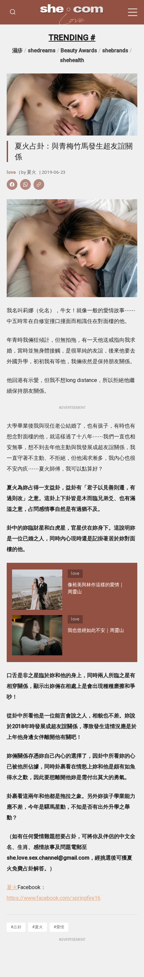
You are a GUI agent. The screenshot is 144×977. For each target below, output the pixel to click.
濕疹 (17, 50)
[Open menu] (132, 12)
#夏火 (37, 926)
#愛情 (59, 926)
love (11, 172)
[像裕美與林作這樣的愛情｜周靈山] (37, 589)
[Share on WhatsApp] (25, 184)
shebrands (115, 50)
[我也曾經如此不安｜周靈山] (37, 635)
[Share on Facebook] (12, 184)
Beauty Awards (79, 50)
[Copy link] (38, 184)
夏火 (31, 172)
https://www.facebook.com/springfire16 (53, 898)
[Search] (13, 12)
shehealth (72, 60)
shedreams (42, 50)
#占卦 (16, 926)
